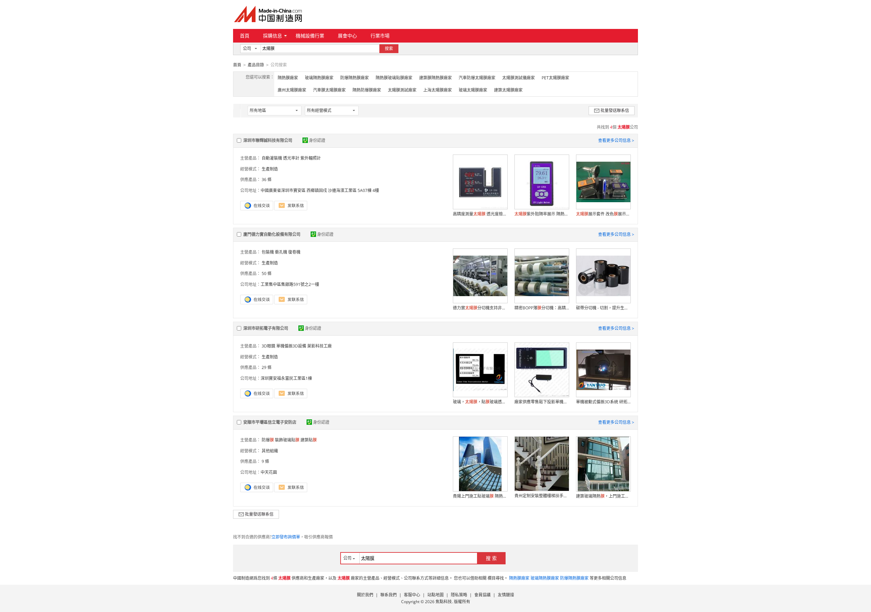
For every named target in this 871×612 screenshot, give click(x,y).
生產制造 (270, 169)
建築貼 (308, 440)
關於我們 (365, 595)
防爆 (268, 440)
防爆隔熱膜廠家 (354, 78)
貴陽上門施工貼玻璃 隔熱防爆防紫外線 (480, 496)
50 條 (267, 273)
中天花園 (269, 472)
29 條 (267, 367)
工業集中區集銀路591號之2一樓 (290, 284)
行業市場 (380, 35)
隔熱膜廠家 (288, 78)
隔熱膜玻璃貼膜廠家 (394, 78)
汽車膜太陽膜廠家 (329, 90)
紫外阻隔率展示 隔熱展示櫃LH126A (541, 214)
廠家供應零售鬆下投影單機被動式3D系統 (541, 402)
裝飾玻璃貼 (287, 440)
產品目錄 (256, 65)
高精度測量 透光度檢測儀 (480, 214)
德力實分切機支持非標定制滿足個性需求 (480, 308)
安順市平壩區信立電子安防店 (269, 422)
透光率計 (291, 158)
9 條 (265, 461)
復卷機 (294, 252)
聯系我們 (388, 595)
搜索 (389, 48)
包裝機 (268, 252)
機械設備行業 (310, 35)
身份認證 (317, 140)
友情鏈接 (506, 595)
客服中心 (412, 595)
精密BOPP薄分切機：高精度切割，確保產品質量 (541, 308)
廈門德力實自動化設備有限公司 (271, 234)
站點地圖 (435, 595)
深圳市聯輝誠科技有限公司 (267, 140)
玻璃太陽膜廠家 (473, 90)
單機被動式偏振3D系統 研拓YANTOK (603, 402)
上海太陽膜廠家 (437, 90)
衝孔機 (281, 252)
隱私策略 (459, 595)
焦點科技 (444, 602)
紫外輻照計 (310, 158)
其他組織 (270, 451)
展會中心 (347, 35)
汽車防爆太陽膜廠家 (477, 78)
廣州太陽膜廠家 (292, 90)
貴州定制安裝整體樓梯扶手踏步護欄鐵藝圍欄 (541, 496)
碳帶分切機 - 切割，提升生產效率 (603, 308)
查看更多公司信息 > (616, 140)
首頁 (244, 35)
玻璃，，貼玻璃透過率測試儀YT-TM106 (480, 402)
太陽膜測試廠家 (402, 90)
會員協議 (482, 595)
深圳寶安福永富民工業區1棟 (286, 378)
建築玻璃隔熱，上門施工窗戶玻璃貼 (603, 496)
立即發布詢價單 (286, 537)
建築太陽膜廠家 (508, 90)
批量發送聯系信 (615, 110)
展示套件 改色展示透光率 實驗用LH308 (603, 214)
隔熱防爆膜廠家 (366, 90)
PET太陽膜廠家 (555, 78)
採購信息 (272, 35)
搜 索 (491, 558)
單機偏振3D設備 (291, 346)
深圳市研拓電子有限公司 (265, 328)
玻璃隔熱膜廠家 (319, 78)
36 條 (267, 179)
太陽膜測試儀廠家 (518, 78)
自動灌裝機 (272, 158)
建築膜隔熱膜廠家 (435, 78)
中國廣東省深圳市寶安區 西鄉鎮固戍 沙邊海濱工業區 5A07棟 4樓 (320, 190)
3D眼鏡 (268, 346)
